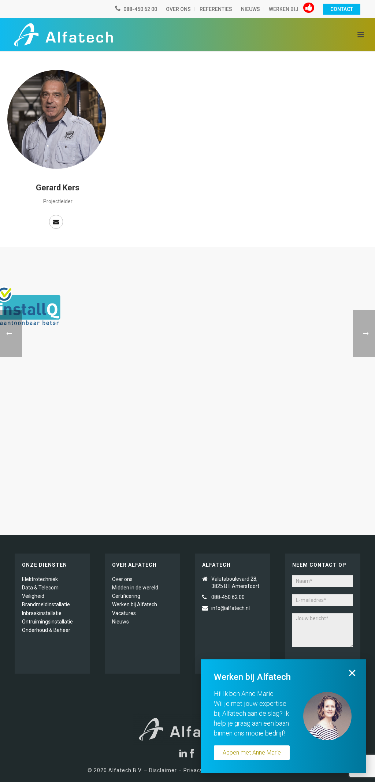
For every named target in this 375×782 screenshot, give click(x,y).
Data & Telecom (40, 588)
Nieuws (120, 622)
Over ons (122, 579)
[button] (352, 673)
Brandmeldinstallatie (46, 604)
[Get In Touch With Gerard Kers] (56, 222)
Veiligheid (33, 596)
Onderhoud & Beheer (46, 630)
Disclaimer (163, 770)
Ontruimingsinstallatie (47, 622)
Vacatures (124, 613)
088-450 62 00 (228, 597)
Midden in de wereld (135, 588)
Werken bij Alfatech (134, 604)
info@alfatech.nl (231, 608)
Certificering (126, 596)
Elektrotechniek (40, 579)
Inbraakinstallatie (42, 613)
